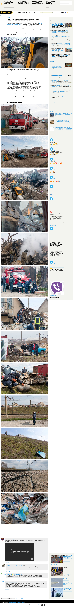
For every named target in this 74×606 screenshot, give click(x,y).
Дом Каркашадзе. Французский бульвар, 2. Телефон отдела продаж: (65, 3)
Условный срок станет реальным (59, 75)
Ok (41, 604)
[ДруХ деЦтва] (3, 566)
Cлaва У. (7, 539)
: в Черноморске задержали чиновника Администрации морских (61, 82)
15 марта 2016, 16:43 (18, 565)
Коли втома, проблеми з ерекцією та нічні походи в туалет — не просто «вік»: (60, 89)
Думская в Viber (53, 295)
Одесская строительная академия (59, 30)
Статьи (19, 12)
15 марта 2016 (9, 17)
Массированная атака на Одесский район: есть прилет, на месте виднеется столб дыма (67, 590)
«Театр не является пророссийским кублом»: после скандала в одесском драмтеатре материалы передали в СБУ (63, 121)
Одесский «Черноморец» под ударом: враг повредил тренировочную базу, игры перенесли (37, 3)
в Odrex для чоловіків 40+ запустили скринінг (61, 91)
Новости (24, 12)
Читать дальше (53, 225)
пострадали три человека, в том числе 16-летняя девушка (61, 36)
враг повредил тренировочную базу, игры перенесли (57, 50)
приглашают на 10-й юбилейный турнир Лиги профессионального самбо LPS (61, 44)
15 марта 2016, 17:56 (18, 574)
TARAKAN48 (9, 574)
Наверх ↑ (12, 530)
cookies (38, 604)
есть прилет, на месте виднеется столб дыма (61, 40)
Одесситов (54, 43)
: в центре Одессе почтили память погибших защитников (58, 26)
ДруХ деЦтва (9, 565)
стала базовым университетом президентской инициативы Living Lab (60, 31)
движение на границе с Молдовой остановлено (59, 101)
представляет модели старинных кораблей (56, 67)
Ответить (7, 562)
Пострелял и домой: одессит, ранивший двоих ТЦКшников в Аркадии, (61, 95)
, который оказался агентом (63, 86)
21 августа (52, 61)
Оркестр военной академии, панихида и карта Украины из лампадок (58, 24)
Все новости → (53, 104)
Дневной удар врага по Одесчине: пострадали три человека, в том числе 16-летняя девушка (23, 3)
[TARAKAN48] (3, 574)
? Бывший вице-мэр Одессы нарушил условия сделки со (61, 76)
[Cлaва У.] (2, 540)
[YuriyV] (2, 581)
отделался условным (66, 96)
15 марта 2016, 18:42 (13, 582)
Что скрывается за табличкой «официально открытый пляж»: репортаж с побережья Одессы (63, 114)
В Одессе (54, 85)
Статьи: (51, 111)
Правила (17, 598)
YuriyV (6, 582)
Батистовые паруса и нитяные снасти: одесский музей (58, 64)
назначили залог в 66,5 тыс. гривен (62, 72)
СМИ (33, 12)
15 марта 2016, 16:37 (15, 539)
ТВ (29, 12)
